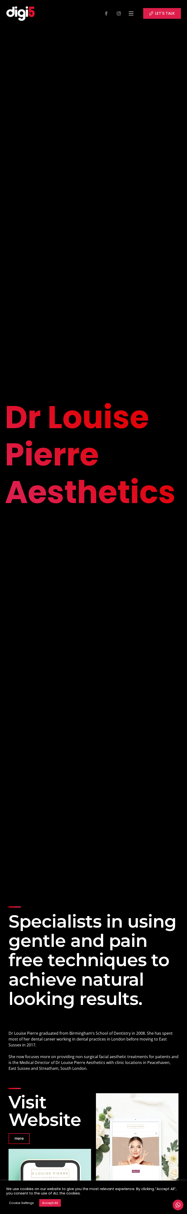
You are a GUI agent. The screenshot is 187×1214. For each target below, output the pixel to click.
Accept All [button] (50, 1203)
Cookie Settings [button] (21, 1203)
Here (19, 1138)
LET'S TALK (165, 13)
